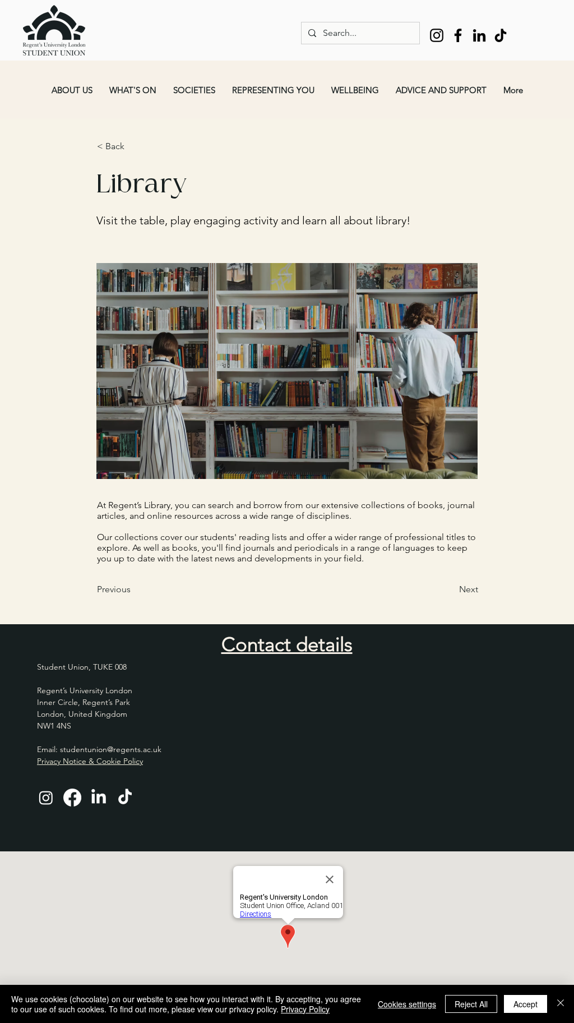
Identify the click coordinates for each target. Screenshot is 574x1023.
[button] (72, 90)
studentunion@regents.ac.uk (110, 749)
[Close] (560, 1004)
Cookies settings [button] (407, 1004)
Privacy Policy (305, 1009)
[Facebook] (458, 35)
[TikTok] (501, 35)
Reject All (471, 1004)
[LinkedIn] (479, 35)
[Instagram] (437, 35)
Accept (525, 1004)
